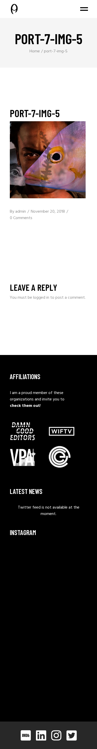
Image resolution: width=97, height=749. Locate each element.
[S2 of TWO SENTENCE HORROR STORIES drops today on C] (28, 688)
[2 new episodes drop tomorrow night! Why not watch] (28, 661)
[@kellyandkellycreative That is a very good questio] (28, 635)
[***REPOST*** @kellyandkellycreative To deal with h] (28, 610)
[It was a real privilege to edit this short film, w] (28, 584)
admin (20, 211)
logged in (41, 297)
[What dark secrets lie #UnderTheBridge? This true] (28, 558)
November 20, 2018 (48, 211)
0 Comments (21, 218)
